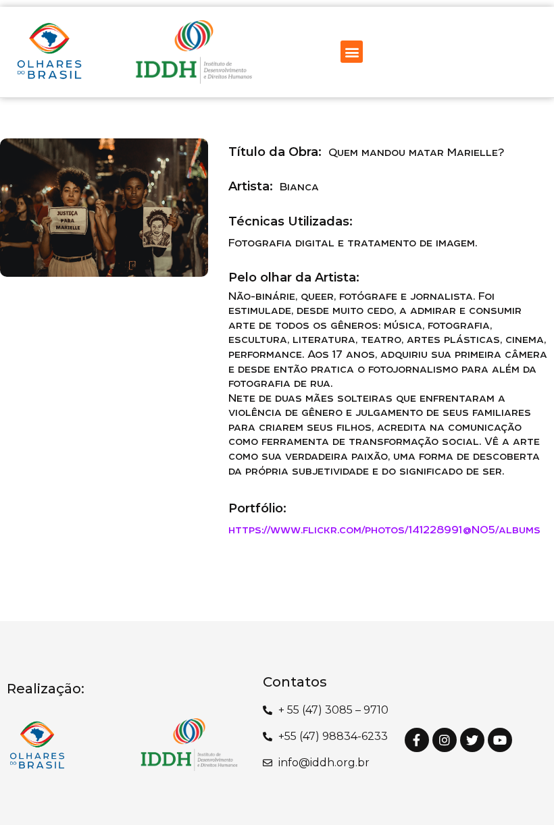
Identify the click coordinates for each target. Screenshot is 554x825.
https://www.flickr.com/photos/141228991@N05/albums (384, 529)
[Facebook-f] (417, 740)
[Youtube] (500, 740)
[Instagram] (444, 740)
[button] (352, 52)
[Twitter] (472, 740)
